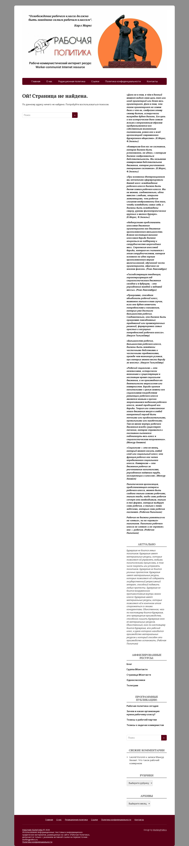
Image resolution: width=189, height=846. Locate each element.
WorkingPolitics (160, 830)
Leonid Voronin (137, 757)
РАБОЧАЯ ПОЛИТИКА (32, 830)
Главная (35, 81)
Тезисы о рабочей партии (142, 719)
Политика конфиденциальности (123, 81)
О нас (49, 81)
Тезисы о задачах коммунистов (145, 725)
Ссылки (95, 81)
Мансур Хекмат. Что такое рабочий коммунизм (146, 760)
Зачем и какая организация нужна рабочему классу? (143, 713)
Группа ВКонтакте (137, 669)
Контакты (152, 81)
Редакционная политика (71, 81)
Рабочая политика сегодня (142, 705)
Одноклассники (136, 680)
